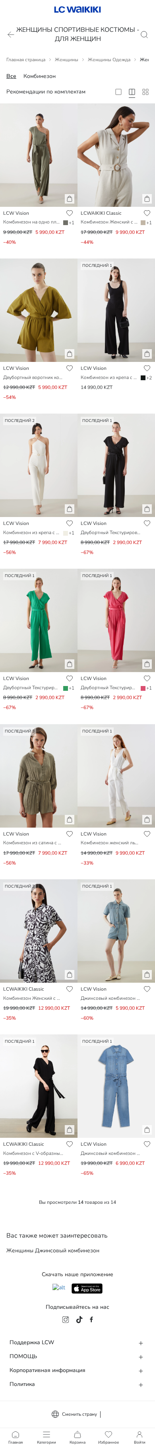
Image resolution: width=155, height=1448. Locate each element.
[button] (69, 199)
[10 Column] (145, 92)
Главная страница (25, 59)
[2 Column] (118, 92)
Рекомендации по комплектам (45, 91)
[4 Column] (132, 92)
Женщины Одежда (109, 59)
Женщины (66, 59)
